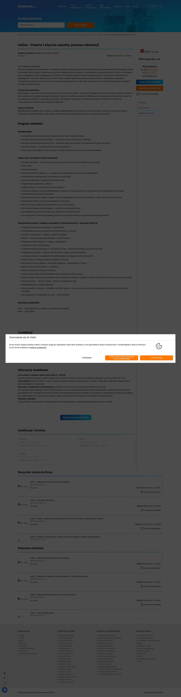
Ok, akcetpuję (156, 358)
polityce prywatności (38, 348)
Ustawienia (86, 358)
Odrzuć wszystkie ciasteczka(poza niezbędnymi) (121, 358)
